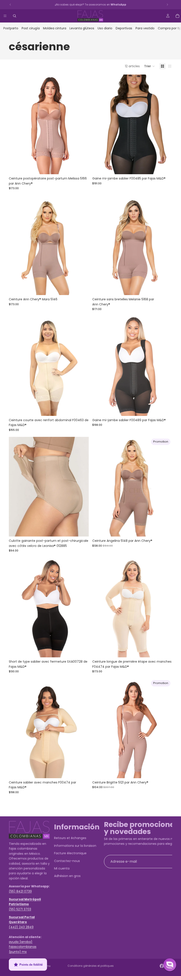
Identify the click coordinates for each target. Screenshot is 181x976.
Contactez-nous (67, 861)
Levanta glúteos (82, 28)
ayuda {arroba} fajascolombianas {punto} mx (22, 947)
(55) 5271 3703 (20, 909)
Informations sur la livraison (75, 845)
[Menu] (5, 16)
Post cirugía (31, 28)
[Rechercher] (14, 16)
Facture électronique (70, 853)
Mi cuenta (62, 868)
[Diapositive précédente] (15, 124)
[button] (149, 66)
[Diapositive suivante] (82, 124)
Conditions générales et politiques (91, 966)
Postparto (10, 28)
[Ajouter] (165, 530)
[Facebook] (161, 966)
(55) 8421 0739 (20, 891)
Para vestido (145, 28)
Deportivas (124, 28)
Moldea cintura (54, 28)
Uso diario (105, 28)
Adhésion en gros (67, 876)
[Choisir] (82, 168)
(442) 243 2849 (21, 927)
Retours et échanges (70, 838)
